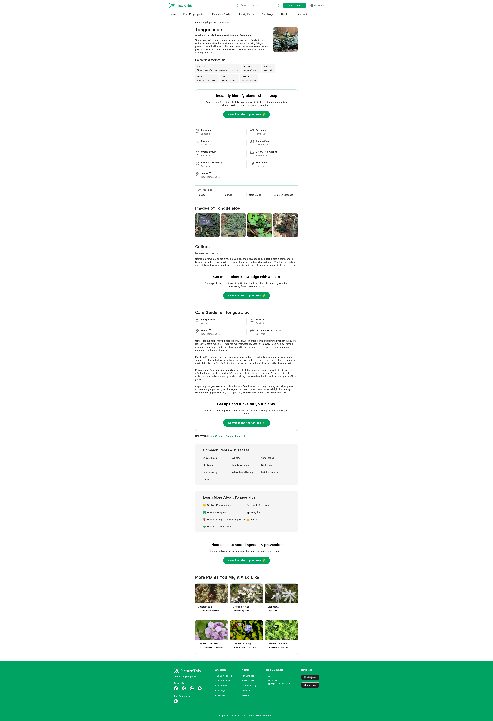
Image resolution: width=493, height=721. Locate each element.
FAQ (268, 676)
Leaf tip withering (240, 465)
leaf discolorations (270, 472)
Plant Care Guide (222, 681)
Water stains (267, 458)
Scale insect (267, 465)
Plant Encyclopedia (205, 22)
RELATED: (221, 436)
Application (303, 14)
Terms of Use (248, 681)
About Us (285, 14)
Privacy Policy (248, 676)
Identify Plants (246, 14)
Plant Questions (222, 686)
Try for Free (295, 5)
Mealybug (208, 465)
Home (172, 14)
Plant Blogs (267, 14)
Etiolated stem (210, 458)
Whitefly (236, 458)
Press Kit (246, 695)
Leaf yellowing (210, 472)
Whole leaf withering (242, 472)
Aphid (206, 479)
